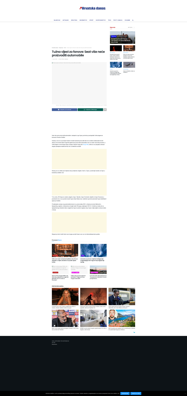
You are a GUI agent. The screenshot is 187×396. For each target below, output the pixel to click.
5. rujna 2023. (54, 59)
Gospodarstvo (101, 20)
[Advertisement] (79, 37)
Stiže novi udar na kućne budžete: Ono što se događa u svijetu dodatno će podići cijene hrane (65, 260)
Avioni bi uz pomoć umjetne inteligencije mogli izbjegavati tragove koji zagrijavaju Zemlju (92, 260)
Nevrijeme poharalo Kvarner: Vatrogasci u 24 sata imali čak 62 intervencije (120, 40)
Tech (109, 20)
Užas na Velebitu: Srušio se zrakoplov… (129, 71)
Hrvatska (74, 20)
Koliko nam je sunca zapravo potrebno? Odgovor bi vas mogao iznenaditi (78, 277)
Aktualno (66, 20)
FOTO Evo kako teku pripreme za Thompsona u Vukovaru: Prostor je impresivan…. (98, 277)
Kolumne (127, 20)
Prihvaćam (125, 393)
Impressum (54, 344)
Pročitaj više (136, 393)
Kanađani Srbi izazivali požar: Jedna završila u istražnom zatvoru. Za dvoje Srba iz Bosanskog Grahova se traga (115, 57)
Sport (91, 20)
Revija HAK (85, 144)
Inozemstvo (83, 20)
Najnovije (57, 20)
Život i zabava (117, 20)
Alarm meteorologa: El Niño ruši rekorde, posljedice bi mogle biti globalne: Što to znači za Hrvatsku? (60, 278)
